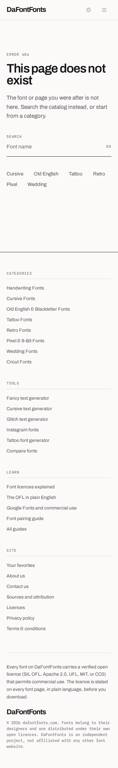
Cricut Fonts (19, 361)
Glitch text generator (27, 419)
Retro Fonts (19, 330)
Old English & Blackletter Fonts (38, 309)
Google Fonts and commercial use (42, 508)
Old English (46, 173)
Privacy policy (20, 618)
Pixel (12, 184)
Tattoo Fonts (19, 319)
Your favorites (21, 565)
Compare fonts (22, 450)
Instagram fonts (23, 429)
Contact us (18, 586)
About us (16, 575)
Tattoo (76, 173)
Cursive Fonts (21, 298)
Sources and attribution (30, 597)
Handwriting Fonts (25, 288)
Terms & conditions (26, 628)
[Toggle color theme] (88, 10)
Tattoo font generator (28, 440)
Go (108, 146)
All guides (17, 529)
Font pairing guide (25, 518)
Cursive (15, 173)
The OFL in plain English (31, 497)
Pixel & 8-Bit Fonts (25, 340)
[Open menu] (104, 10)
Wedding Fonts (22, 351)
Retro (99, 173)
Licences (16, 607)
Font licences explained (31, 486)
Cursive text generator (29, 408)
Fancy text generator (28, 398)
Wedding (37, 184)
